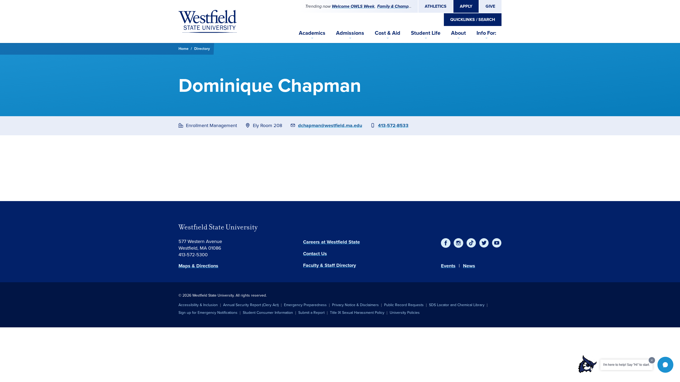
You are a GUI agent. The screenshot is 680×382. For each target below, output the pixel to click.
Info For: (486, 33)
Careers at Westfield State (331, 241)
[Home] (207, 21)
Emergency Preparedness (305, 305)
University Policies (405, 312)
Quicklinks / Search (472, 19)
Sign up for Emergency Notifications (207, 312)
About (458, 33)
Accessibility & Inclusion (198, 305)
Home (183, 48)
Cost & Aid (387, 33)
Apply (466, 6)
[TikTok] (471, 243)
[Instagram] (458, 243)
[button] (665, 365)
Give (490, 6)
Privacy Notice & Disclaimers (355, 305)
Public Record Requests (404, 305)
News (469, 265)
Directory (202, 48)
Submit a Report (311, 312)
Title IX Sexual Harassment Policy (357, 312)
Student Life (425, 33)
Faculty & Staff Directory (329, 265)
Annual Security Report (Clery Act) (251, 305)
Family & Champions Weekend (406, 6)
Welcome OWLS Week (353, 6)
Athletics (436, 6)
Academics (312, 33)
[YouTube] (497, 243)
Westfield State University (218, 227)
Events (448, 265)
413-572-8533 (393, 125)
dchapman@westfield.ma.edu (330, 125)
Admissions (350, 33)
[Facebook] (445, 243)
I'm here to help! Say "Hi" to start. (626, 365)
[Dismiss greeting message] (652, 360)
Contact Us (315, 253)
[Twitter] (484, 243)
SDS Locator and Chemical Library (456, 305)
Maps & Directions (198, 265)
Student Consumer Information (268, 312)
